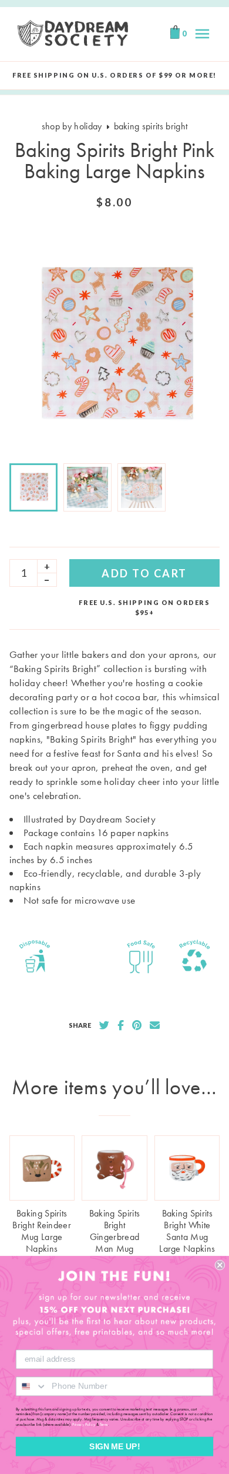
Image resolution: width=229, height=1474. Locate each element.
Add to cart (144, 573)
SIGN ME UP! (114, 1446)
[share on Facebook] (120, 1025)
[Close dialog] (220, 1265)
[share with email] (155, 1025)
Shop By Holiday (72, 126)
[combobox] (31, 1386)
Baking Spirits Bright (151, 126)
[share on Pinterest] (137, 1025)
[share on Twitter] (104, 1025)
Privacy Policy (83, 1424)
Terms (104, 1424)
